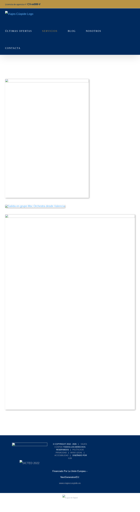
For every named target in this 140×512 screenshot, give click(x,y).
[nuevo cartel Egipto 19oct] (70, 215)
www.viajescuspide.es (70, 483)
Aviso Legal (76, 453)
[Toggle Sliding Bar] (32, 46)
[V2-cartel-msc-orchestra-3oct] (35, 206)
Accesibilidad (61, 455)
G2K (70, 458)
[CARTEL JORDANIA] (47, 80)
